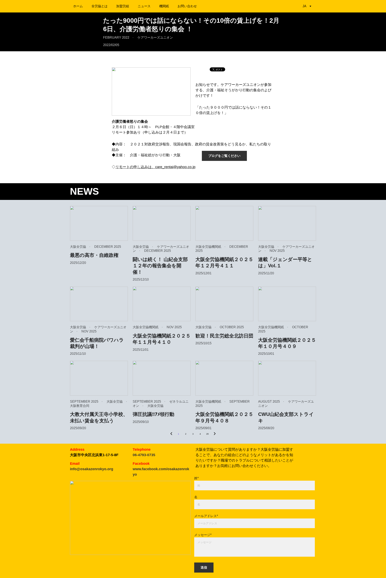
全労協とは (99, 6)
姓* (196, 478)
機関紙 (164, 6)
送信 (204, 567)
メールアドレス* (206, 516)
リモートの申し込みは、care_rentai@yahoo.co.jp (155, 167)
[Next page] (214, 434)
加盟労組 (122, 6)
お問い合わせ (187, 6)
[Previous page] (171, 434)
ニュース (144, 6)
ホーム (78, 6)
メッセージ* (202, 535)
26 (207, 434)
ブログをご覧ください (224, 155)
